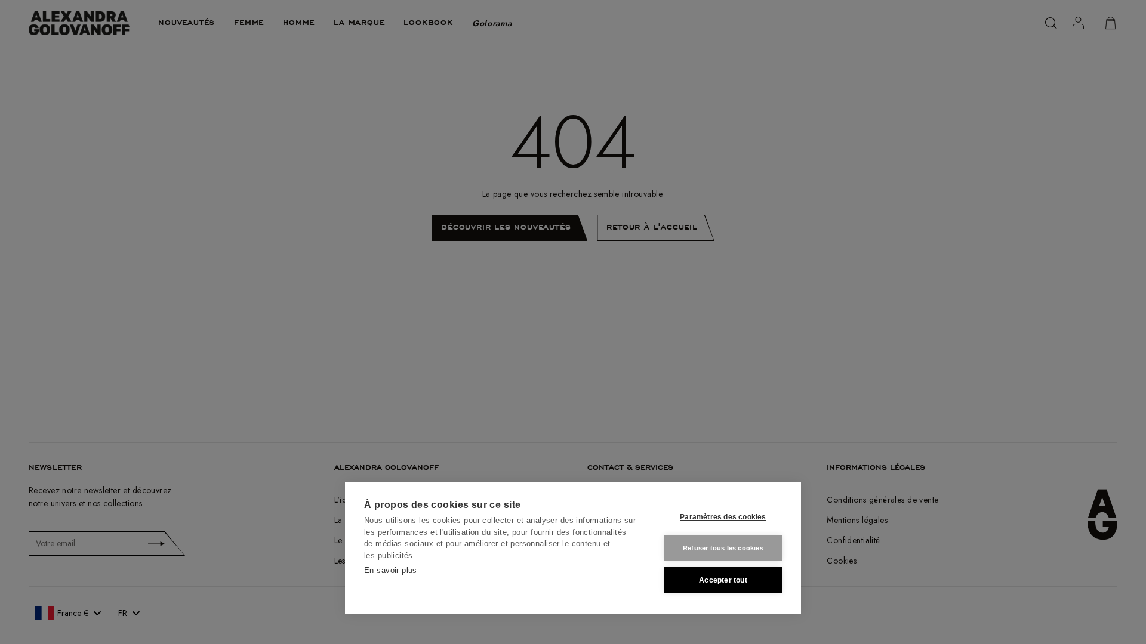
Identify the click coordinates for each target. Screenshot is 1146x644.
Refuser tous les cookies (723, 548)
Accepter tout (723, 580)
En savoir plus (390, 570)
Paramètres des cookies (723, 517)
